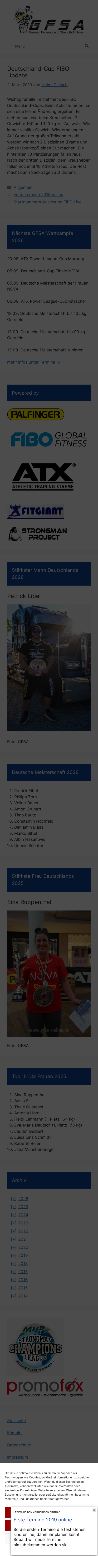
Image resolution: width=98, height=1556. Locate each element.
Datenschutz (53, 1549)
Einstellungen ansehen (49, 1538)
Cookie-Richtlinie (31, 1549)
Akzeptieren (49, 1512)
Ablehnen (49, 1525)
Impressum (71, 1549)
